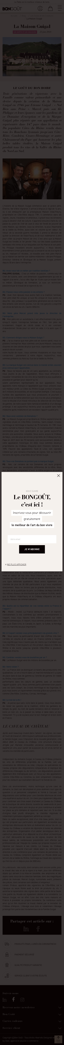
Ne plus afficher (16, 564)
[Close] (58, 475)
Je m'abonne (32, 549)
